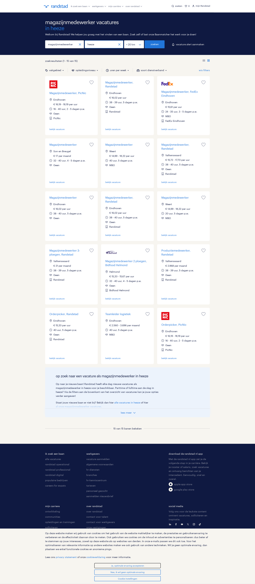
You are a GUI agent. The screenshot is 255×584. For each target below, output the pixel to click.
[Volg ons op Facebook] (177, 524)
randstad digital (54, 474)
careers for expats (55, 485)
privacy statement (66, 557)
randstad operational (57, 464)
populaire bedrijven (56, 480)
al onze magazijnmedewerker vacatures (78, 406)
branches (91, 474)
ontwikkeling (52, 511)
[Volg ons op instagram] (195, 524)
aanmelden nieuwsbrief (99, 496)
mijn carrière (114, 6)
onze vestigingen (96, 527)
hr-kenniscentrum (96, 480)
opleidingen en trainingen (60, 522)
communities (52, 516)
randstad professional (57, 469)
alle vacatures (53, 459)
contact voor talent (97, 516)
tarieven (91, 485)
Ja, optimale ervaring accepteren (127, 565)
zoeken (155, 44)
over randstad (133, 6)
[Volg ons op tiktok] (201, 524)
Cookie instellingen (127, 578)
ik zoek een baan (79, 6)
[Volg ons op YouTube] (183, 524)
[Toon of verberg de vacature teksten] (206, 61)
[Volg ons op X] (189, 524)
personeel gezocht (97, 490)
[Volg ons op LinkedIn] (171, 524)
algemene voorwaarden (99, 464)
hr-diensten (92, 469)
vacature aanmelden (98, 459)
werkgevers (98, 6)
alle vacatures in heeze (127, 402)
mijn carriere (52, 506)
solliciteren (51, 527)
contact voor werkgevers (100, 522)
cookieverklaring (95, 557)
